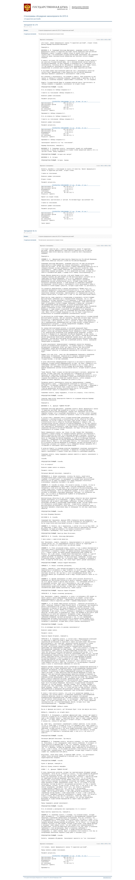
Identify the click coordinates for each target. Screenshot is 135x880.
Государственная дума (56, 8)
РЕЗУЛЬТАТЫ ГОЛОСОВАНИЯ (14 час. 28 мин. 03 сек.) (70, 101)
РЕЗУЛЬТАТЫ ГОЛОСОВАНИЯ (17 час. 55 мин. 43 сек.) (70, 211)
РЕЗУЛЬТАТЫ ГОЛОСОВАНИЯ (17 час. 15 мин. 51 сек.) (70, 856)
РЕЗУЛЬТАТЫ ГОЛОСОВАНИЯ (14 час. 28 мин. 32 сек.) (70, 128)
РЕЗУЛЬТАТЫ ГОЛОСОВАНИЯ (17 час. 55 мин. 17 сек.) (70, 185)
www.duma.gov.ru (107, 877)
